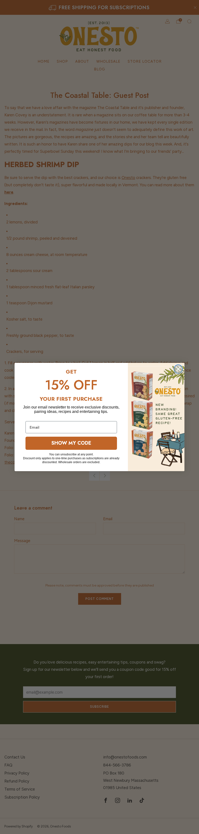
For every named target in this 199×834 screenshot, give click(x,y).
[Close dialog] (178, 369)
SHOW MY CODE (71, 443)
